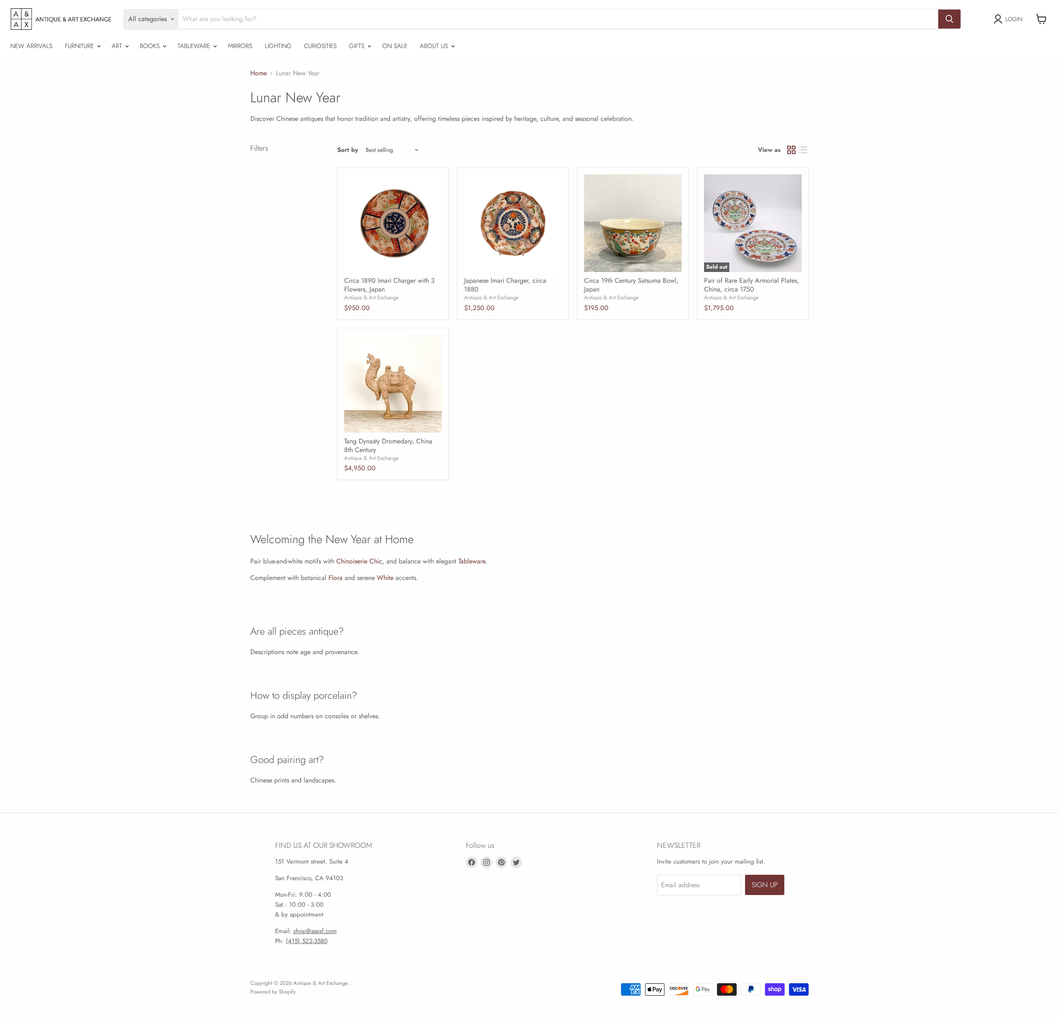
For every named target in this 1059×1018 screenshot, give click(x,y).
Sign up (765, 885)
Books (151, 46)
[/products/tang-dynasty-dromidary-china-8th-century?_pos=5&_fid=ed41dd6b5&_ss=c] (393, 384)
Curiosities (320, 46)
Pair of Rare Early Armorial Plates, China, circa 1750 (751, 285)
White (385, 577)
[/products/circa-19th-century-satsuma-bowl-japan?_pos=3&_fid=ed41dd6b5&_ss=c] (633, 223)
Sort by (347, 150)
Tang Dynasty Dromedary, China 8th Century (388, 445)
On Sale (394, 46)
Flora (335, 577)
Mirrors (240, 46)
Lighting (278, 46)
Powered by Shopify (273, 992)
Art (118, 46)
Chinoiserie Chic (359, 561)
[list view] (803, 150)
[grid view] (791, 150)
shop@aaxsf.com (315, 931)
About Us (435, 46)
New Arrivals (31, 46)
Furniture (80, 46)
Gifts (358, 46)
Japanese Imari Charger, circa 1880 (505, 285)
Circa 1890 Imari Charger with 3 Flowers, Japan (389, 285)
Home (258, 73)
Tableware (194, 46)
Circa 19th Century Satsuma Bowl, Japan (631, 285)
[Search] (949, 19)
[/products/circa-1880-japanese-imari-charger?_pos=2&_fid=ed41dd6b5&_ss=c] (513, 223)
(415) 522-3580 (307, 941)
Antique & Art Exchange (371, 297)
